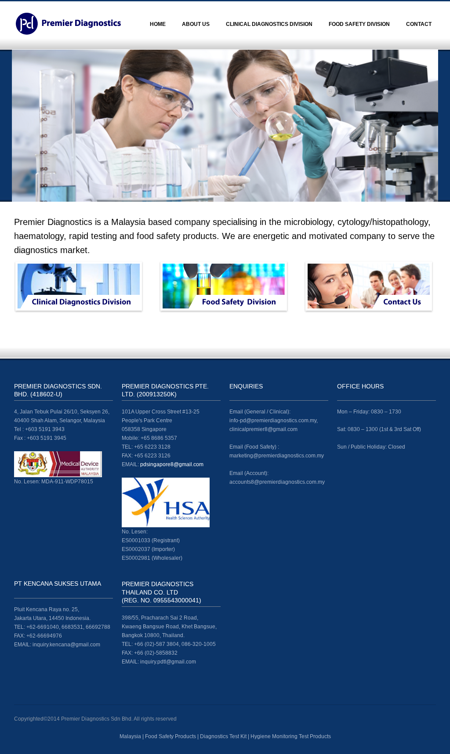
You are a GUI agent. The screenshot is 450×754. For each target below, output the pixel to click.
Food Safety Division (359, 24)
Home (158, 24)
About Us (196, 24)
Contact (419, 24)
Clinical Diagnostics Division (269, 24)
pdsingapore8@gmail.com (171, 464)
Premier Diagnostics (68, 23)
